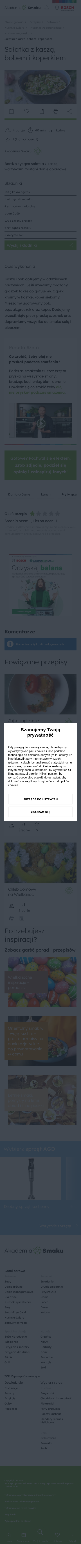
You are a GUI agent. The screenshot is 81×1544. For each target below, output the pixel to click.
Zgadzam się (40, 811)
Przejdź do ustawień (40, 799)
